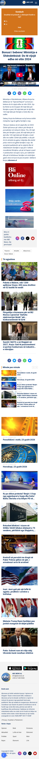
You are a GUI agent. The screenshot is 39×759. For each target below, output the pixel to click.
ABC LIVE (29, 2)
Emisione (29, 728)
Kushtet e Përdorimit (15, 720)
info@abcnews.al (18, 676)
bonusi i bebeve (8, 254)
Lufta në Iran (17, 732)
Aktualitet (16, 251)
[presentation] (33, 367)
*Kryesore (7, 251)
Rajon (3, 740)
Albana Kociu (26, 251)
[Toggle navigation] (36, 3)
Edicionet (29, 732)
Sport (14, 736)
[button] (4, 755)
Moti (27, 736)
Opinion (4, 728)
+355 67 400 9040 (18, 678)
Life (27, 740)
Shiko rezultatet (19, 31)
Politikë (3, 736)
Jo (6, 24)
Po (6, 21)
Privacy (4, 720)
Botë (14, 728)
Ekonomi (16, 740)
